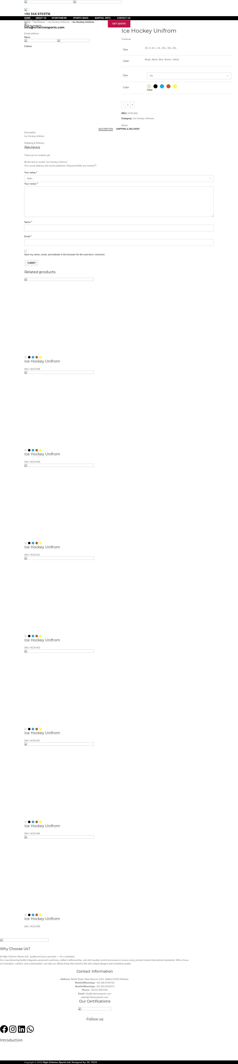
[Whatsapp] (30, 1029)
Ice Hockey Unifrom (42, 361)
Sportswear (40, 22)
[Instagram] (13, 1029)
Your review (31, 183)
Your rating (30, 172)
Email (28, 236)
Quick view (37, 351)
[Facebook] (4, 1029)
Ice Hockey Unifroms (59, 22)
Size (125, 75)
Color (126, 87)
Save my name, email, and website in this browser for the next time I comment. (64, 254)
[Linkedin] (21, 1029)
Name (28, 222)
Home (27, 22)
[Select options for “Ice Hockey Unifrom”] (28, 351)
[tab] (105, 129)
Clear (150, 89)
